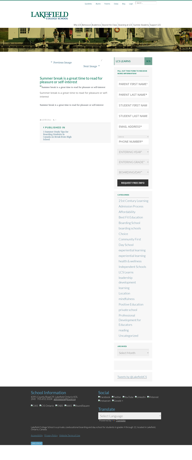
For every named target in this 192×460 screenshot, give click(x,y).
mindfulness (127, 299)
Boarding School (129, 223)
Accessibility (37, 435)
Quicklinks (88, 4)
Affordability (127, 212)
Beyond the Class (109, 25)
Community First (130, 239)
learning (124, 288)
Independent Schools (132, 267)
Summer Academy (141, 25)
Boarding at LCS (125, 25)
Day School (126, 245)
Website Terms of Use (69, 435)
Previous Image (62, 62)
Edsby (116, 4)
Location (124, 293)
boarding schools (130, 228)
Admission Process (131, 206)
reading (124, 330)
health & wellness (130, 261)
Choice (123, 234)
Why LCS (77, 25)
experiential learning (132, 250)
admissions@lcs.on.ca (65, 398)
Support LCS (155, 25)
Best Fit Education (131, 217)
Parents (107, 4)
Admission (86, 25)
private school (128, 310)
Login (131, 4)
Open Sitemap (36, 443)
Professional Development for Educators (130, 319)
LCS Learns (123, 61)
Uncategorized (128, 335)
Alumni (98, 4)
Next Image (90, 66)
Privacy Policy (51, 435)
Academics (96, 25)
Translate (121, 420)
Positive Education (131, 304)
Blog (123, 4)
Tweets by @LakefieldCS (132, 376)
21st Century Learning (133, 201)
